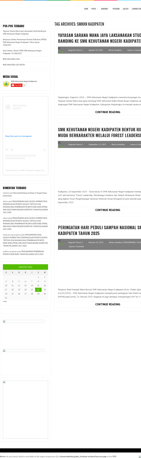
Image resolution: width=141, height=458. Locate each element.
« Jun (5, 301)
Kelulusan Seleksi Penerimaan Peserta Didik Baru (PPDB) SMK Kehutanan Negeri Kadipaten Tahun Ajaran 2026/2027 (24, 42)
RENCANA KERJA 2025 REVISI (14, 65)
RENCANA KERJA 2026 (11, 59)
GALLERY (126, 8)
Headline (118, 50)
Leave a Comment (76, 246)
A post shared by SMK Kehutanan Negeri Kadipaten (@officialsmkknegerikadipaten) (41, 170)
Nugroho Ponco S (75, 50)
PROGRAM (116, 8)
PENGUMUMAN (129, 242)
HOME (86, 8)
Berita (111, 50)
